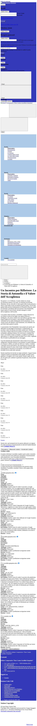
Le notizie (7, 283)
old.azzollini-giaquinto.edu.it (9, 536)
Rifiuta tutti (15, 449)
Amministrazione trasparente (12, 697)
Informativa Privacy (9, 687)
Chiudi (2, 57)
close (2, 132)
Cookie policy (8, 684)
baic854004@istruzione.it (22, 666)
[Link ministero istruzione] (8, 3)
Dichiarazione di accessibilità (12, 690)
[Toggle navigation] (14, 124)
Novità (6, 281)
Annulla (3, 101)
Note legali (7, 686)
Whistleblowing (8, 694)
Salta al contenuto (5, 1)
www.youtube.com (6, 616)
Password (19, 15)
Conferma (9, 101)
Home (5, 280)
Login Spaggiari (9, 46)
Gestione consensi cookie (11, 695)
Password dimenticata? (7, 18)
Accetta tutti (27, 449)
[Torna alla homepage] (18, 103)
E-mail (19, 40)
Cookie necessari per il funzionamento (11, 465)
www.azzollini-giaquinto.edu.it (9, 563)
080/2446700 (10, 665)
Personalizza (4, 449)
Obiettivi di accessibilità (10, 692)
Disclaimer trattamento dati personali (10, 711)
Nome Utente (20, 13)
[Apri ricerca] (22, 110)
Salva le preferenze (14, 649)
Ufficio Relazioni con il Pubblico (13, 689)
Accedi (3, 4)
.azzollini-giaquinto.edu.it (8, 473)
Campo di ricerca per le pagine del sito (11, 262)
